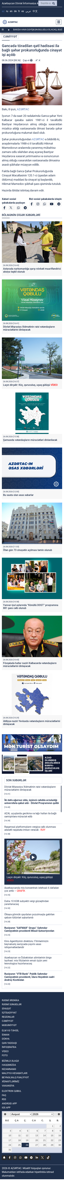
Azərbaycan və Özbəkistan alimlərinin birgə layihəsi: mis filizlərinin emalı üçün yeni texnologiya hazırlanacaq (27, 960)
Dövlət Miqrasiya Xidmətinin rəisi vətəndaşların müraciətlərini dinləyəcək (29, 328)
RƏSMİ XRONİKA (10, 1000)
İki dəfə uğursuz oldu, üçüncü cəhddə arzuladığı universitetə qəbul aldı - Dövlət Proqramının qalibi (31, 802)
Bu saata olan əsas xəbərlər (19, 495)
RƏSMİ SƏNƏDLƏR (11, 1004)
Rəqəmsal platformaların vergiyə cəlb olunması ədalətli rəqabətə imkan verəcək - (30, 828)
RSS (4, 1099)
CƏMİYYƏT (10, 36)
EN (11, 11)
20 (36, 1140)
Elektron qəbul (11, 1091)
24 (10, 1145)
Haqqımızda (9, 1065)
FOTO (5, 1055)
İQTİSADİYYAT (9, 1012)
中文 (35, 11)
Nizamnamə (9, 1069)
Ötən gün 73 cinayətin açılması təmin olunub (27, 550)
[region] (33, 887)
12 (27, 1135)
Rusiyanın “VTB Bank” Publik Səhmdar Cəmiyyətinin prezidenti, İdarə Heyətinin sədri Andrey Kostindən (29, 976)
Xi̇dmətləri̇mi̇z (10, 1081)
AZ (3, 11)
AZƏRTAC (23, 109)
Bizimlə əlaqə (10, 1060)
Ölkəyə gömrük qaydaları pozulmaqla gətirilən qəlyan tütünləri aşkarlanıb (29, 916)
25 (19, 1145)
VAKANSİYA (8, 1085)
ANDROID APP (9, 1103)
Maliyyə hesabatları (14, 1073)
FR (19, 11)
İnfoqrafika (9, 1047)
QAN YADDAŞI (9, 1043)
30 (59, 1145)
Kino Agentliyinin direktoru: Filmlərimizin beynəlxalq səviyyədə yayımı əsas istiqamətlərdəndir (26, 944)
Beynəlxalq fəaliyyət (15, 1077)
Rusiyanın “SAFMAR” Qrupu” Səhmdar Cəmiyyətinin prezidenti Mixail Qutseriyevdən (29, 929)
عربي (28, 11)
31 (10, 1149)
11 (19, 1135)
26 (27, 1145)
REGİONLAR (8, 1017)
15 (52, 1135)
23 (59, 1140)
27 (36, 1145)
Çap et (26, 60)
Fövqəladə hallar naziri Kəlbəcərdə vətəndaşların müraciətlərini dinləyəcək (30, 665)
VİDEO (5, 1051)
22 (52, 1140)
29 (52, 1145)
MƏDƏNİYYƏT (9, 1025)
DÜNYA (5, 1038)
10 (10, 1135)
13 (36, 1135)
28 (44, 1145)
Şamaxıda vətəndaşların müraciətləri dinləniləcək (30, 439)
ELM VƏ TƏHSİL (10, 1030)
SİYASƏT (6, 1008)
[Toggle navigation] (58, 22)
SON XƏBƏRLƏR (16, 780)
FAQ (4, 1095)
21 (44, 1140)
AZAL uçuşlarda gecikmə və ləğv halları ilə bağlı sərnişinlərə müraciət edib (30, 815)
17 (10, 1140)
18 (19, 1140)
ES (22, 11)
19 (27, 1140)
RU (7, 11)
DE (15, 11)
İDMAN (5, 1034)
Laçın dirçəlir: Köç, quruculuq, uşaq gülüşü (30, 384)
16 (59, 1135)
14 (44, 1135)
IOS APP (6, 1107)
